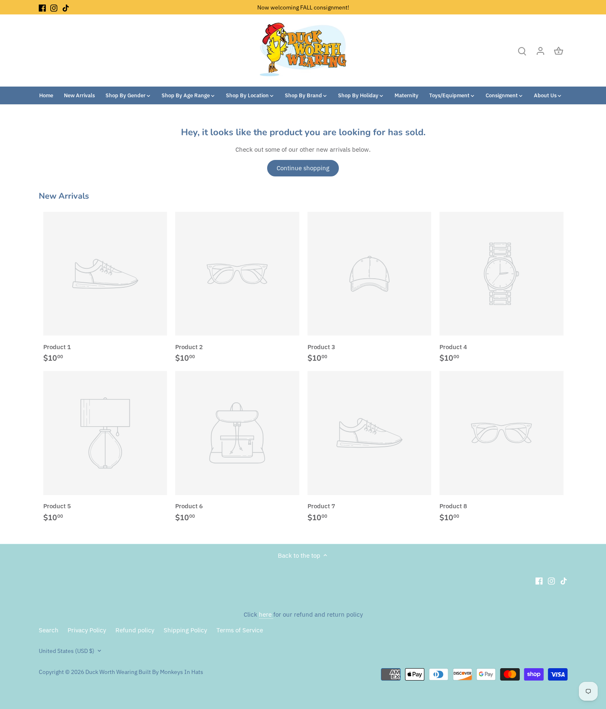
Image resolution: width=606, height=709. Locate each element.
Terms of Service (239, 630)
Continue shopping (303, 168)
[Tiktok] (65, 7)
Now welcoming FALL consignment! (303, 7)
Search (49, 630)
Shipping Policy (185, 630)
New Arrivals (64, 196)
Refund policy (134, 630)
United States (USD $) (66, 651)
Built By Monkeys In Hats (170, 672)
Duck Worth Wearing (111, 672)
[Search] (522, 50)
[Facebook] (42, 7)
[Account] (540, 50)
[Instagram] (53, 7)
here (266, 614)
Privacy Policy (87, 630)
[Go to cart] (559, 50)
